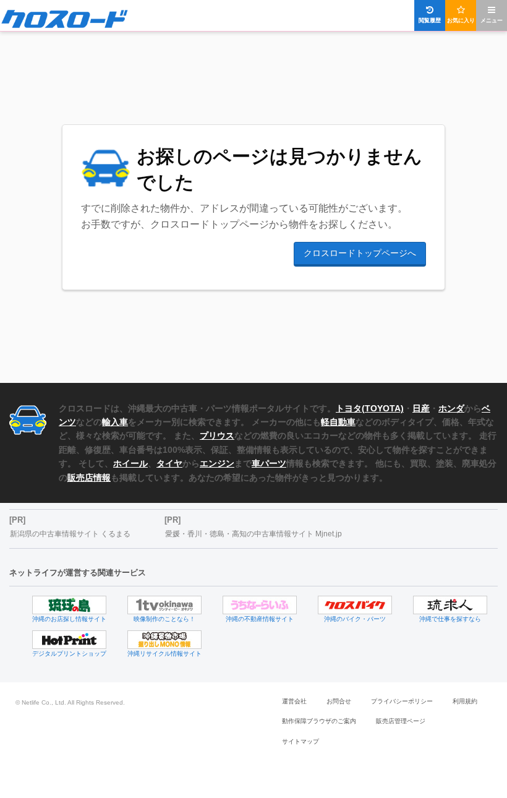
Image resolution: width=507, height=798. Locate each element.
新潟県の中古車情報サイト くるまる (70, 534)
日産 (421, 408)
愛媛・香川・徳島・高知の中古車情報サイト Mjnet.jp (253, 534)
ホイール (130, 463)
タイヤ (169, 463)
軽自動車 (338, 422)
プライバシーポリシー (402, 701)
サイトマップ (300, 741)
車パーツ (269, 463)
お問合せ (338, 701)
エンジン (217, 463)
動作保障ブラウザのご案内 (319, 721)
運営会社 (294, 701)
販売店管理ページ (400, 721)
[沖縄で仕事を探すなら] (450, 605)
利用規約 (465, 701)
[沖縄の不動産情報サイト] (260, 605)
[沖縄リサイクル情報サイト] (164, 639)
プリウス (217, 435)
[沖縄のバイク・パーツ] (355, 605)
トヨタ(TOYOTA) (370, 408)
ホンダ (451, 408)
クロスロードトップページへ (360, 253)
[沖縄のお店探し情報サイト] (69, 605)
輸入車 (115, 422)
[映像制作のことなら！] (164, 605)
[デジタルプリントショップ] (69, 639)
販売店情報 (89, 478)
